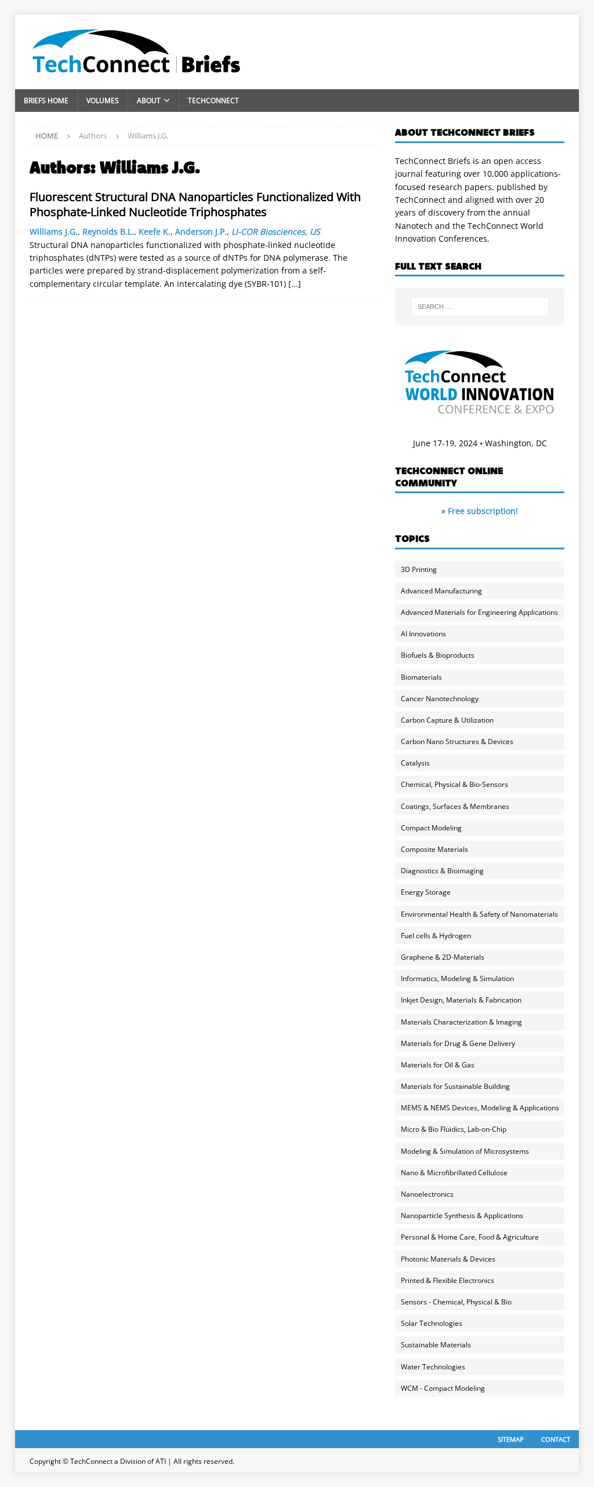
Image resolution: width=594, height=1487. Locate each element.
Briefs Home (46, 100)
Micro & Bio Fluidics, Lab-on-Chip (453, 1129)
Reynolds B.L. (108, 231)
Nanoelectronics (427, 1194)
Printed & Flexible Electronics (447, 1280)
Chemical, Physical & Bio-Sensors (454, 784)
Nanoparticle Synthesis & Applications (462, 1215)
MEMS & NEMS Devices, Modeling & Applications (480, 1108)
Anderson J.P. (201, 231)
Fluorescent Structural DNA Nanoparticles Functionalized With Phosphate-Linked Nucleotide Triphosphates (195, 204)
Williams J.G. (54, 231)
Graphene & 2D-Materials (442, 957)
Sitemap (511, 1439)
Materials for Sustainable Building (455, 1086)
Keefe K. (155, 231)
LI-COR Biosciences (268, 231)
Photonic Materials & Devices (448, 1259)
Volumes (102, 100)
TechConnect (213, 100)
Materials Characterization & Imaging (461, 1022)
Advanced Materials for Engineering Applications (479, 612)
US (315, 231)
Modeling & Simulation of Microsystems (465, 1151)
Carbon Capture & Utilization (447, 720)
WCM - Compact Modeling (443, 1388)
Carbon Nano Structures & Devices (457, 741)
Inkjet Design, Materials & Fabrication (461, 1000)
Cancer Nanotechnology (440, 699)
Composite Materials (434, 849)
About (149, 100)
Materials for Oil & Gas (438, 1065)
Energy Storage (426, 892)
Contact (555, 1439)
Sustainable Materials (436, 1345)
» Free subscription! (479, 510)
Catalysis (415, 763)
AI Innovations (423, 634)
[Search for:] (480, 306)
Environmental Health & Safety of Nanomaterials (479, 914)
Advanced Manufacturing (441, 591)
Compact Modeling (431, 828)
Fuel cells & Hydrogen (436, 936)
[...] (294, 283)
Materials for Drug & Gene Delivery (458, 1043)
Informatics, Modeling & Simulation (457, 978)
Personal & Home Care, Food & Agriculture (470, 1237)
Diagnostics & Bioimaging (442, 871)
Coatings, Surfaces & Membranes (455, 806)
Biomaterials (421, 677)
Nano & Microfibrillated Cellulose (454, 1173)
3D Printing (419, 569)
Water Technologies (433, 1367)
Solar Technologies (431, 1323)
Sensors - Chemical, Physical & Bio (456, 1302)
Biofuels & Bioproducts (438, 655)
